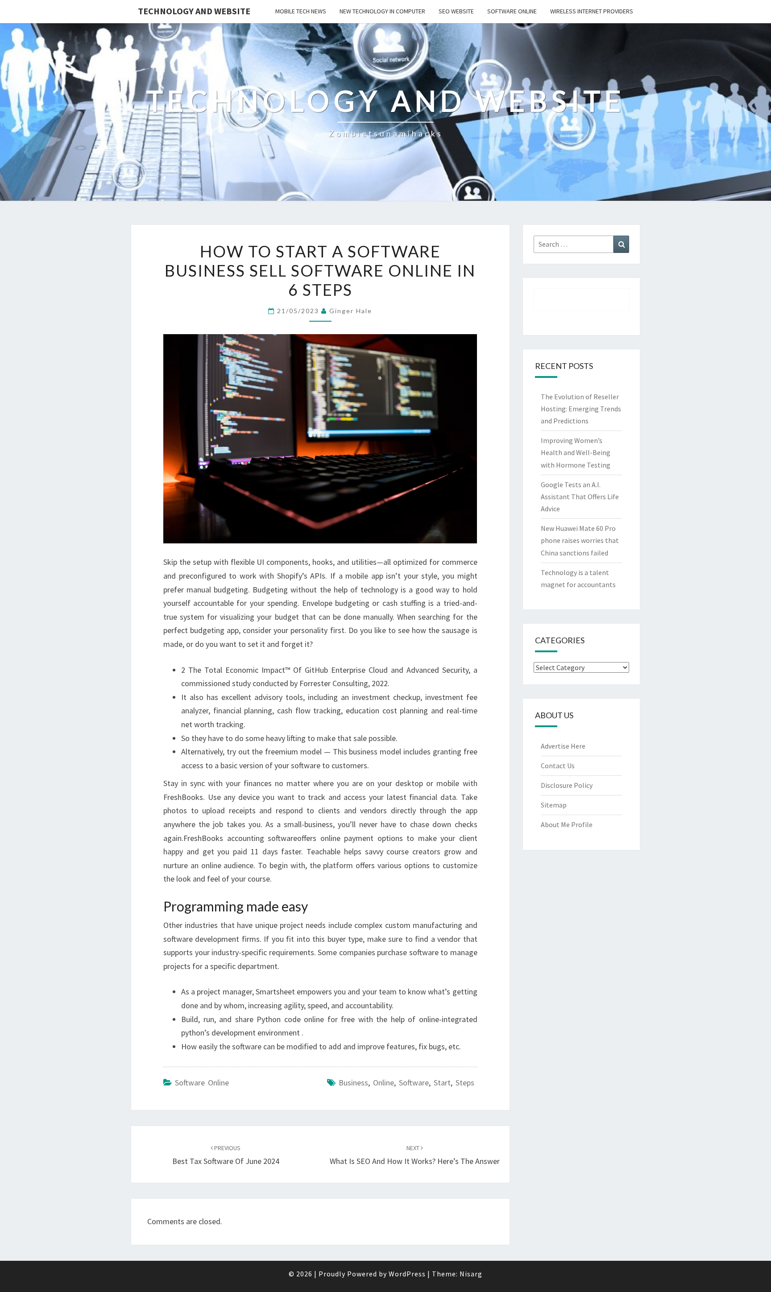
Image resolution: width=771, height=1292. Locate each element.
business (353, 1082)
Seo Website (456, 11)
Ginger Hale (350, 311)
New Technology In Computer (382, 11)
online (383, 1082)
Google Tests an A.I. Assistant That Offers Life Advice (580, 496)
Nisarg (471, 1273)
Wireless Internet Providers (591, 11)
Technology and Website (194, 11)
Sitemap (554, 804)
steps (465, 1082)
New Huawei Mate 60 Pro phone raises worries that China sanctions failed (580, 540)
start (442, 1082)
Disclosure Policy (567, 785)
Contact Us (558, 765)
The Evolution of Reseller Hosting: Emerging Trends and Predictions (581, 408)
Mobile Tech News (300, 11)
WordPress (407, 1273)
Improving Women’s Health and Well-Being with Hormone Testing (575, 452)
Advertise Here (563, 745)
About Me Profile (567, 824)
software (414, 1082)
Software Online (512, 11)
